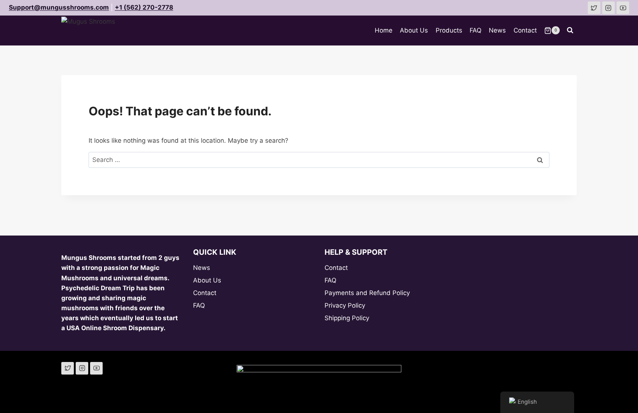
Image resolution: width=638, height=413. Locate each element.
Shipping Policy (347, 318)
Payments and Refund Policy (367, 293)
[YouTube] (96, 368)
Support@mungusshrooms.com (59, 7)
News (497, 30)
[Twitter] (67, 368)
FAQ (475, 30)
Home (383, 30)
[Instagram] (82, 368)
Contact (525, 30)
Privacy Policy (345, 305)
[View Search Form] (570, 30)
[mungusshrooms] (608, 7)
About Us (414, 30)
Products (449, 30)
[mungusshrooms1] (594, 7)
